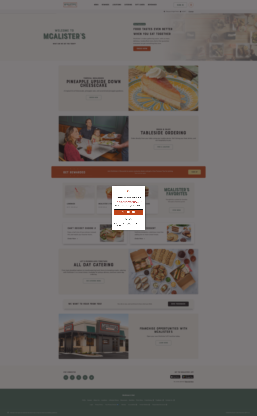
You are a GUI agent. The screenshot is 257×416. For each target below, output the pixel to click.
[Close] (143, 189)
